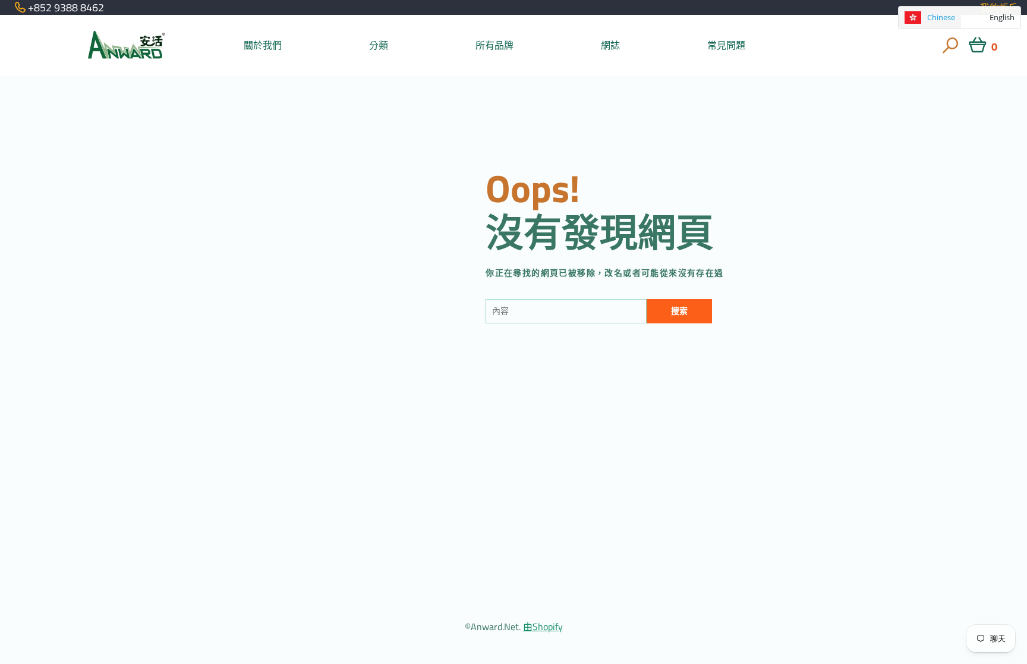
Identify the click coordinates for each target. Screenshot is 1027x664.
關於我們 (263, 45)
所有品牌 (494, 45)
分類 (378, 45)
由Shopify (543, 626)
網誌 (610, 45)
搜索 (679, 311)
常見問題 (726, 45)
